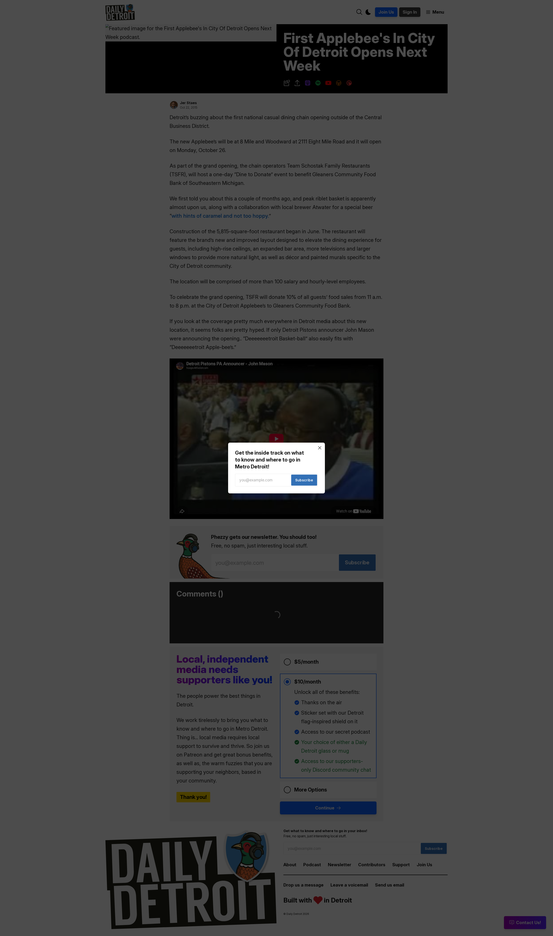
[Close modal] (319, 447)
